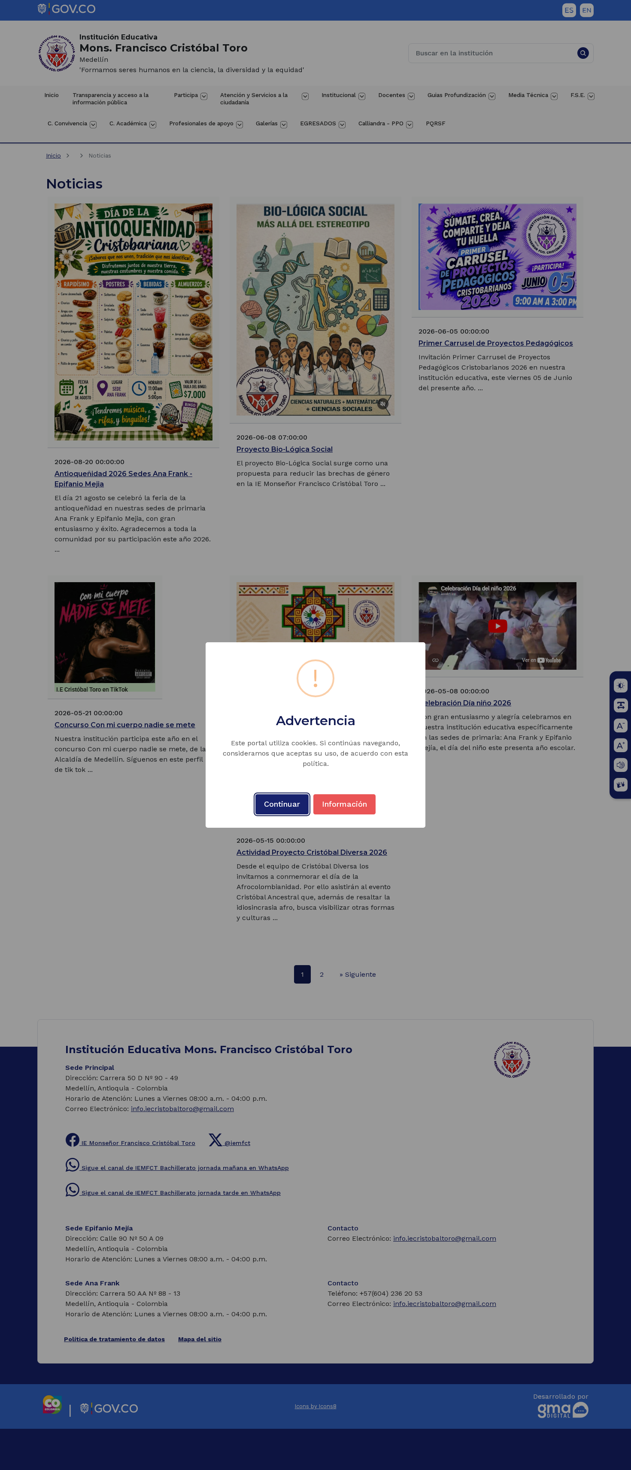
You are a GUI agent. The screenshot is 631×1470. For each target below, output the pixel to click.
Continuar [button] (282, 803)
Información (344, 803)
